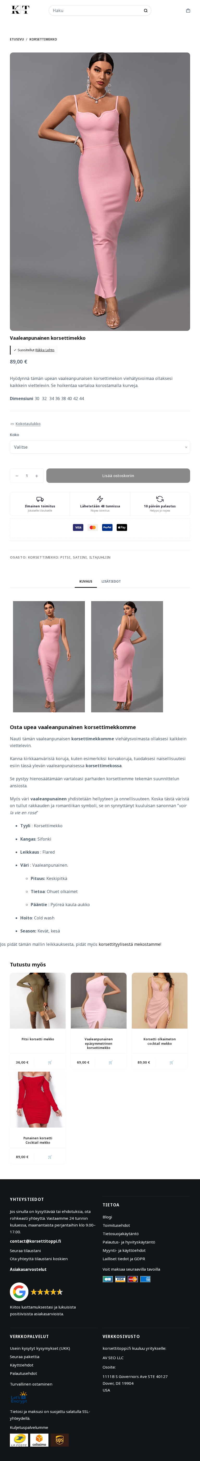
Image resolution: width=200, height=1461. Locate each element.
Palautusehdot (23, 1373)
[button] (25, 423)
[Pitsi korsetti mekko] (38, 1001)
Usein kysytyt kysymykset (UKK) (40, 1348)
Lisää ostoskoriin (118, 475)
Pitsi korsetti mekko (38, 1039)
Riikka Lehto (44, 350)
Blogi (107, 1216)
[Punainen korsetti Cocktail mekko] (38, 1100)
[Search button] (145, 10)
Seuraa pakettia (24, 1356)
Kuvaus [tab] (85, 581)
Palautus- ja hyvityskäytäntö (129, 1242)
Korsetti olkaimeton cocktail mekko (159, 1041)
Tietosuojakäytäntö (121, 1233)
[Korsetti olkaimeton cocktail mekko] (160, 1001)
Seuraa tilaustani (25, 1250)
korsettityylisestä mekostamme (129, 944)
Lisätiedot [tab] (111, 581)
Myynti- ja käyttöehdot (124, 1250)
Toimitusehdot (116, 1225)
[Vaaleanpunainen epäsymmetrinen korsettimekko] (99, 1001)
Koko (14, 434)
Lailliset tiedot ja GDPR (124, 1258)
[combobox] (96, 10)
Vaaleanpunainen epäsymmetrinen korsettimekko (99, 1043)
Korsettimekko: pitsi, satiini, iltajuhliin (69, 557)
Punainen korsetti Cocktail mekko (37, 1140)
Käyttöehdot (21, 1365)
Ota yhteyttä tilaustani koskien (39, 1258)
